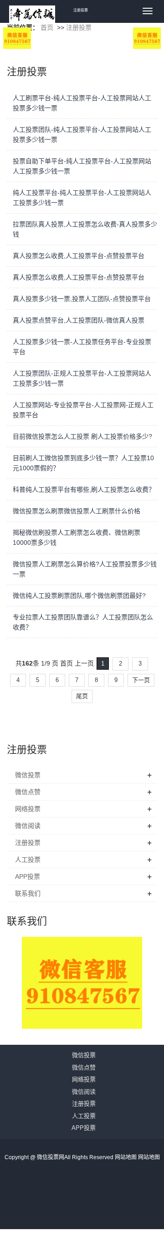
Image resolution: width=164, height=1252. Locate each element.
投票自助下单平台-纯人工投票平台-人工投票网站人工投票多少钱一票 (82, 166)
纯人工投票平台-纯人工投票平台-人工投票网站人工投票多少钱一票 (82, 197)
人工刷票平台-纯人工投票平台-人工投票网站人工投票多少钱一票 (82, 103)
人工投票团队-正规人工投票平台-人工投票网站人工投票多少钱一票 (82, 378)
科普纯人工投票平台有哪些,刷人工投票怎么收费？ (84, 489)
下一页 (141, 680)
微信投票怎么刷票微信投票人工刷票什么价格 (76, 511)
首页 (47, 27)
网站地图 (126, 1157)
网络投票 (28, 808)
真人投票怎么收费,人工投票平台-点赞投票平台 (78, 255)
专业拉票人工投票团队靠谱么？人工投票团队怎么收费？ (83, 622)
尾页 (82, 696)
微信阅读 (28, 825)
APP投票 (27, 876)
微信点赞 (28, 791)
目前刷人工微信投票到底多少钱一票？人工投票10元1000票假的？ (83, 463)
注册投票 (79, 27)
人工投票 (28, 859)
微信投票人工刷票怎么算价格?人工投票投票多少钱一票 (85, 569)
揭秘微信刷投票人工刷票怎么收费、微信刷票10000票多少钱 (76, 537)
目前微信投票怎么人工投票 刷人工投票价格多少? (82, 436)
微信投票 (28, 775)
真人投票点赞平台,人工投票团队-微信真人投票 (78, 320)
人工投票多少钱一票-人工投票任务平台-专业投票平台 (82, 346)
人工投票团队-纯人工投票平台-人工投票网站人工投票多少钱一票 (82, 134)
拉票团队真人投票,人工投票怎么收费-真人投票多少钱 (85, 229)
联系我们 (28, 893)
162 (27, 663)
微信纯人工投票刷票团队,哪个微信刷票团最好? (79, 595)
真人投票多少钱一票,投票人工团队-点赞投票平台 (82, 298)
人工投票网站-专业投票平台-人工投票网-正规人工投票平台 (83, 410)
